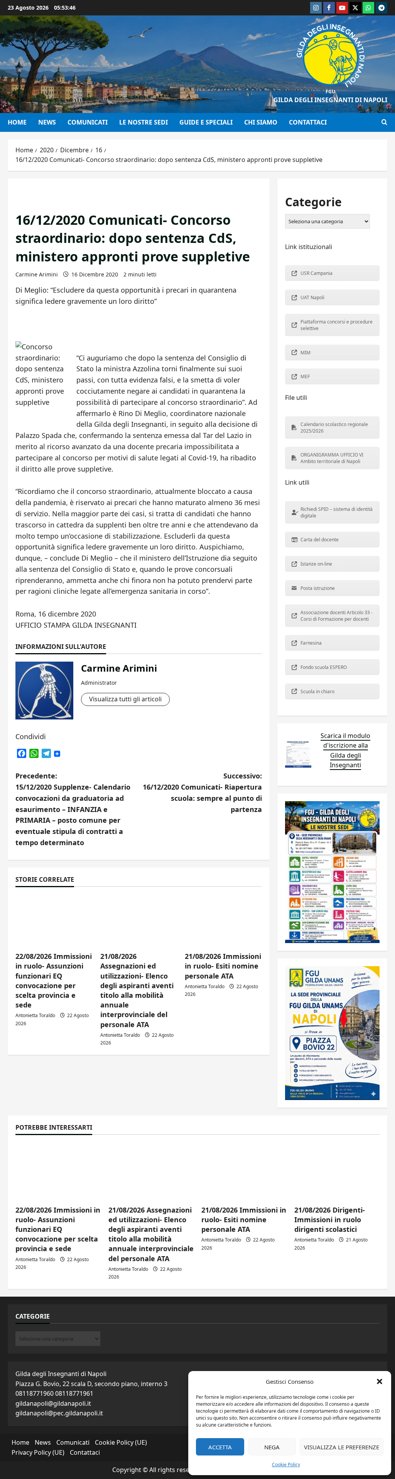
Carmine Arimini (36, 274)
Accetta (220, 1447)
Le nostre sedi (143, 122)
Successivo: (202, 792)
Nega (272, 1447)
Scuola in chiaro (317, 691)
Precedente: (72, 809)
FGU (330, 91)
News (47, 122)
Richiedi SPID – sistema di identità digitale (336, 512)
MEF (305, 376)
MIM (305, 352)
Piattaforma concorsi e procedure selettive (336, 325)
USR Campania (316, 273)
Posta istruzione (317, 588)
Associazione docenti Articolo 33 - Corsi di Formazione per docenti (336, 615)
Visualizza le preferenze (341, 1447)
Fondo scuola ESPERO (323, 667)
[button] (379, 1381)
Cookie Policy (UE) (121, 1442)
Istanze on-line (316, 564)
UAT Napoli (312, 297)
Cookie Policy (286, 1464)
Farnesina (311, 643)
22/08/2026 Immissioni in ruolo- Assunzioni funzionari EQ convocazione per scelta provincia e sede (53, 980)
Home (17, 122)
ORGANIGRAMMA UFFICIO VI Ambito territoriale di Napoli (331, 458)
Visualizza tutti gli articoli (125, 699)
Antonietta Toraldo (35, 1015)
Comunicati (88, 122)
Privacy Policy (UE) (38, 1452)
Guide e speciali (206, 122)
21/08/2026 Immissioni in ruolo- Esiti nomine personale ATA (223, 966)
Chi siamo (260, 122)
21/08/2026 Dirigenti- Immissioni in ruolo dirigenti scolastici (329, 1219)
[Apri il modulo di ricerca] (384, 122)
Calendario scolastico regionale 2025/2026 (334, 427)
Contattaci (308, 122)
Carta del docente (319, 539)
